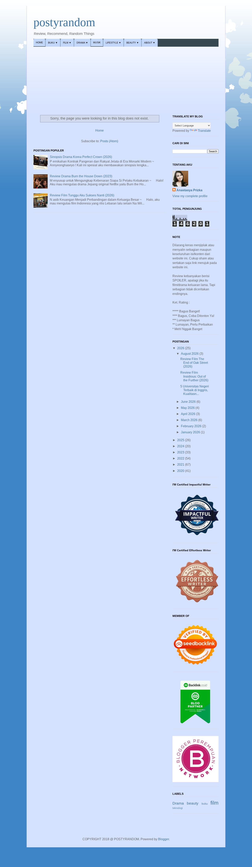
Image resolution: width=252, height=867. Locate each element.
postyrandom (64, 22)
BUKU (53, 42)
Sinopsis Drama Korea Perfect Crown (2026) (81, 157)
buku (205, 803)
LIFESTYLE (113, 42)
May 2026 (188, 407)
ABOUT (149, 42)
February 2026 (191, 426)
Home (99, 130)
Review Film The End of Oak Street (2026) (194, 362)
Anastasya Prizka (189, 190)
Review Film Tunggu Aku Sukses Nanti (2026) (82, 195)
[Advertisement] (126, 76)
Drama (178, 803)
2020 (181, 470)
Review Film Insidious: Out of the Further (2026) (194, 376)
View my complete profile (190, 196)
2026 (181, 348)
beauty (192, 803)
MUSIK (97, 42)
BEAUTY (132, 42)
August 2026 (190, 353)
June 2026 (188, 401)
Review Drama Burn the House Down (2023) (81, 176)
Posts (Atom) (109, 141)
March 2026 (189, 420)
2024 (181, 446)
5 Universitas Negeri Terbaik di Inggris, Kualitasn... (194, 390)
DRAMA (82, 42)
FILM (67, 42)
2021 (181, 464)
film (214, 803)
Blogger (163, 839)
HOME (39, 42)
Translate (204, 130)
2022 (181, 458)
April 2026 (188, 414)
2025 (181, 440)
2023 (181, 452)
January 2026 (191, 432)
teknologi (177, 808)
